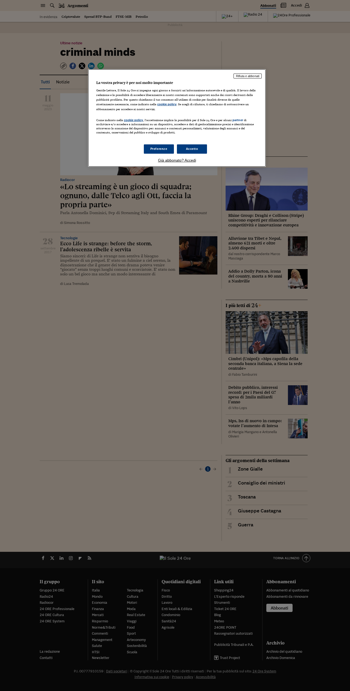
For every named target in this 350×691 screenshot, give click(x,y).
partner (237, 120)
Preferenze (158, 148)
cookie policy (166, 104)
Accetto (192, 148)
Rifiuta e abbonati (247, 76)
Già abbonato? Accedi (177, 160)
